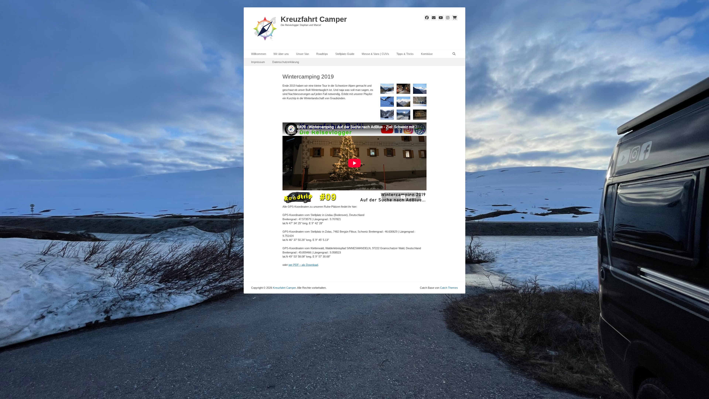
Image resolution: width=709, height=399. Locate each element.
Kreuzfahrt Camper (314, 19)
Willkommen (258, 53)
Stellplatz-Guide (344, 53)
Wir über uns (281, 53)
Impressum (258, 62)
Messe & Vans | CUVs (375, 53)
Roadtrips (322, 53)
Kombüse (427, 53)
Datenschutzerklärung (285, 62)
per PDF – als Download (303, 264)
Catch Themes (449, 287)
